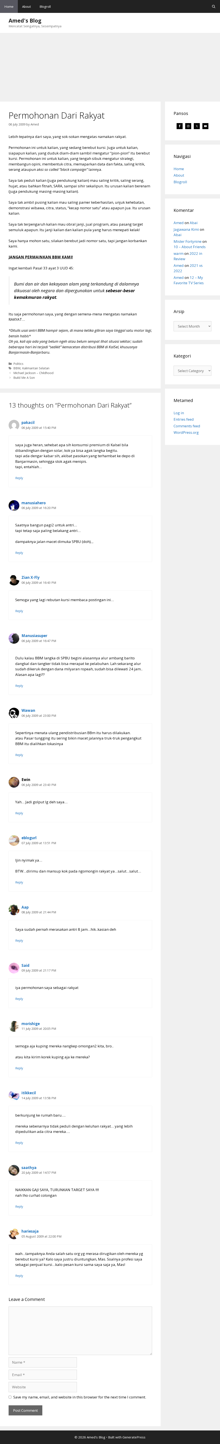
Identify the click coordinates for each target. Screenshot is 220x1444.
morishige (30, 1023)
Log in (179, 412)
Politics (18, 364)
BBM (16, 368)
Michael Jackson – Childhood (33, 373)
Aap (25, 907)
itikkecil (28, 1092)
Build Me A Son (24, 378)
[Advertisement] (110, 65)
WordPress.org (186, 432)
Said (25, 965)
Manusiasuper (34, 635)
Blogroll (45, 6)
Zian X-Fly (30, 577)
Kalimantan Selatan (35, 368)
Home (9, 6)
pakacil (28, 422)
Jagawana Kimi (186, 229)
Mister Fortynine (188, 241)
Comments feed (187, 425)
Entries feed (184, 419)
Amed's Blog (25, 20)
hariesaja (30, 1231)
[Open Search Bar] (213, 6)
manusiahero (33, 502)
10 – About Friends (190, 246)
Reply (19, 478)
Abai (194, 222)
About (26, 6)
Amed (179, 222)
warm (178, 253)
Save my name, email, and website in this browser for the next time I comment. (79, 1397)
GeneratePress (133, 1437)
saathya (29, 1167)
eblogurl (29, 837)
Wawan (28, 710)
